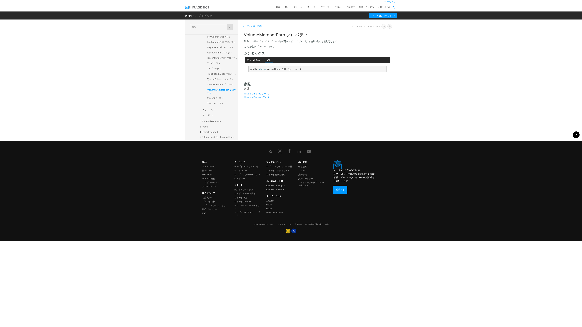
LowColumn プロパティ (218, 36)
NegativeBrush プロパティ (220, 47)
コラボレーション (210, 182)
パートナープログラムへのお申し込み (311, 183)
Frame (205, 126)
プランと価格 (208, 201)
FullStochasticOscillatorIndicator (218, 137)
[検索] (230, 27)
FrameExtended (210, 131)
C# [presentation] (269, 60)
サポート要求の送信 (275, 174)
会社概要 (302, 166)
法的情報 (302, 174)
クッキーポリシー (283, 224)
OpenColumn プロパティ (219, 52)
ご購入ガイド (208, 197)
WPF (188, 15)
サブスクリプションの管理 (279, 166)
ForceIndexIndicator (212, 121)
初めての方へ (208, 166)
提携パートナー (305, 178)
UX (286, 7)
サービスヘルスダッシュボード (247, 213)
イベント (209, 115)
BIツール (297, 7)
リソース (325, 7)
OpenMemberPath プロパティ (222, 57)
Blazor (269, 204)
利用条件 (298, 224)
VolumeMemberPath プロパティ (221, 91)
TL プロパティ (214, 63)
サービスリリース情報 (245, 193)
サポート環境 (240, 197)
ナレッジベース (241, 170)
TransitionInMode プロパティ (222, 73)
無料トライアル (366, 7)
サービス (311, 7)
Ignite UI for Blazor (275, 189)
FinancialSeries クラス (256, 93)
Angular (270, 200)
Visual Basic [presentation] (254, 60)
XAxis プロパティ (215, 98)
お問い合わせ (384, 7)
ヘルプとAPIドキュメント (246, 166)
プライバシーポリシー (263, 224)
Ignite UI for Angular (275, 185)
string (262, 69)
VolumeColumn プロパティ (220, 84)
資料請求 (350, 7)
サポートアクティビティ (278, 170)
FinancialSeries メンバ (256, 97)
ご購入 (338, 7)
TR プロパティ (214, 68)
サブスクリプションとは (214, 205)
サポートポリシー (242, 201)
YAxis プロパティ (215, 103)
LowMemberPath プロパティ (221, 42)
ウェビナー (239, 178)
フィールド (210, 109)
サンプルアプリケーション (247, 174)
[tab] (255, 60)
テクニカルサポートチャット (247, 206)
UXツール (207, 174)
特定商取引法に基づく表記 (317, 224)
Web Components (274, 212)
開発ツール (207, 170)
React (269, 208)
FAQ (204, 213)
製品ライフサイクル (243, 189)
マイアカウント (390, 2)
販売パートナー (209, 209)
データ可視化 (208, 178)
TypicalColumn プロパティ (220, 79)
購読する (340, 189)
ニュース (302, 170)
